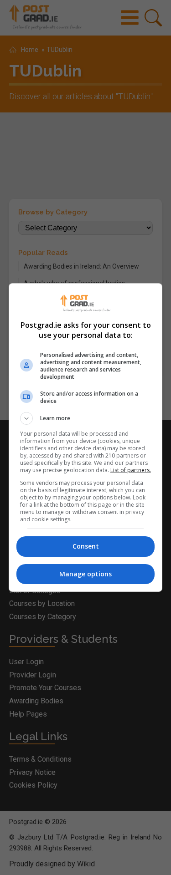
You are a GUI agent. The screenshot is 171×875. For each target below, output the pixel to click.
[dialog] (86, 437)
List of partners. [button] (130, 470)
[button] (85, 418)
